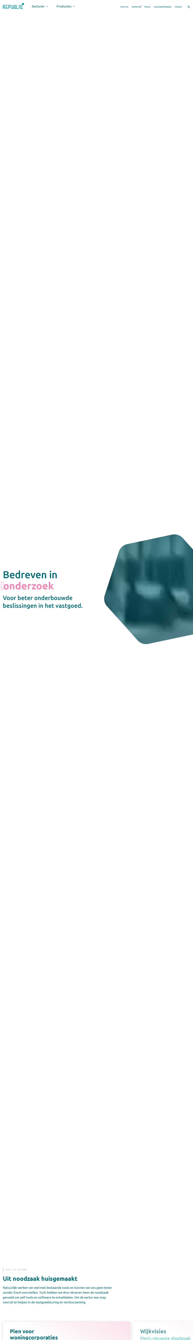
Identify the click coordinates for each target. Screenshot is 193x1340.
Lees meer (83, 1231)
